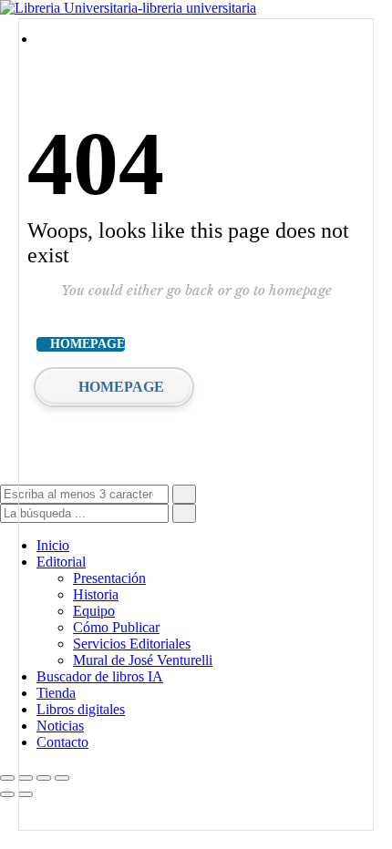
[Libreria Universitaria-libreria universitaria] (128, 7)
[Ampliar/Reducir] (7, 778)
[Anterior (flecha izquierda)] (7, 794)
